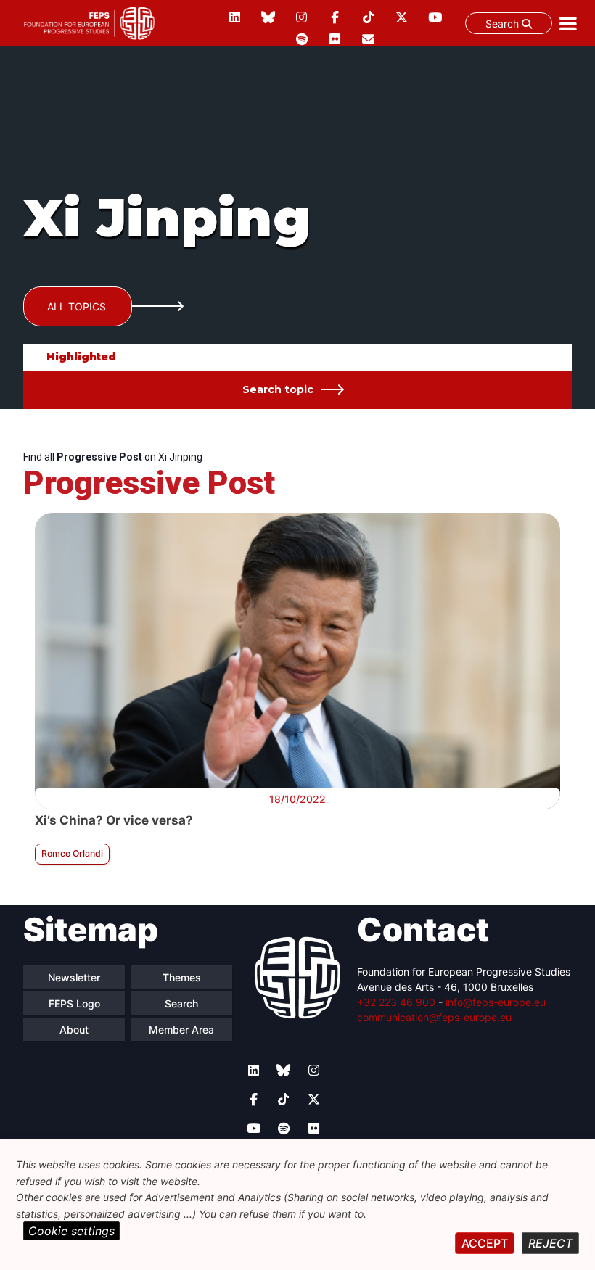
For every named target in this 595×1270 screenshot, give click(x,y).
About (74, 1029)
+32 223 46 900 (396, 1002)
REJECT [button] (550, 1243)
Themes (182, 977)
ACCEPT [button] (484, 1243)
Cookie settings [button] (71, 1231)
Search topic (277, 389)
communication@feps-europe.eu (434, 1017)
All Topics (76, 306)
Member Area (181, 1029)
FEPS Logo (74, 1003)
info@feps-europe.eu (496, 1002)
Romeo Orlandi (72, 853)
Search (503, 23)
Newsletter (74, 977)
